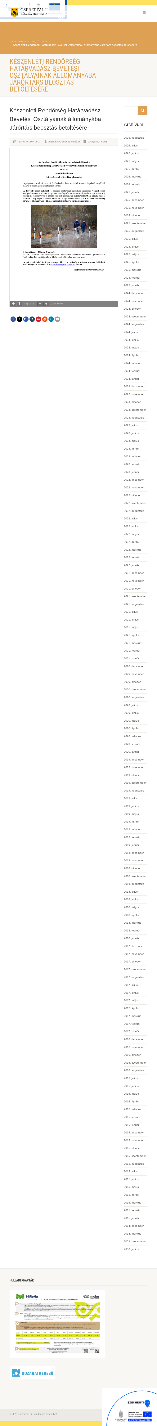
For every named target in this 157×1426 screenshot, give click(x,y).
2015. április (131, 1194)
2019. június (131, 806)
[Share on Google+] (26, 319)
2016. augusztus (134, 1070)
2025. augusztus (134, 230)
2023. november (134, 394)
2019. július (131, 798)
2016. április (131, 1101)
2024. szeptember (135, 316)
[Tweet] (19, 319)
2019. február (132, 837)
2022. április (131, 541)
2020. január (131, 751)
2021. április (131, 635)
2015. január (131, 1218)
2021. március (132, 642)
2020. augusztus (134, 697)
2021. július (131, 611)
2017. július (131, 984)
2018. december (134, 852)
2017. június (131, 992)
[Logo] (43, 13)
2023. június (131, 433)
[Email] (57, 319)
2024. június (131, 339)
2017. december (134, 946)
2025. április (131, 262)
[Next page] (19, 304)
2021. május (131, 627)
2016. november (134, 1047)
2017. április (131, 1008)
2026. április (131, 168)
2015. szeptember (135, 1155)
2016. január (131, 1124)
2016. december (134, 1039)
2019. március (132, 829)
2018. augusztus (134, 883)
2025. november (134, 207)
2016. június (131, 1085)
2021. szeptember (135, 596)
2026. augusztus (134, 137)
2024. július (131, 332)
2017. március (132, 1015)
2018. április (131, 915)
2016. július (131, 1078)
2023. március (132, 456)
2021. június (131, 619)
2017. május (131, 1000)
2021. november (134, 580)
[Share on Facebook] (13, 319)
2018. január (131, 938)
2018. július (131, 891)
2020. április (131, 728)
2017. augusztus (134, 977)
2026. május (131, 161)
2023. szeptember (135, 409)
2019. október (132, 775)
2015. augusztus (134, 1163)
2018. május (131, 907)
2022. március (132, 549)
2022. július (131, 518)
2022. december (134, 479)
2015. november (134, 1140)
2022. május (131, 534)
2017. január (131, 1031)
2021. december (134, 572)
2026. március (132, 176)
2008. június (131, 1249)
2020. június (131, 712)
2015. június (131, 1179)
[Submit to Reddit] (44, 319)
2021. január (131, 658)
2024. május (131, 347)
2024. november (134, 301)
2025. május (131, 254)
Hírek (104, 141)
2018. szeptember (135, 876)
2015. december (134, 1132)
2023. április (131, 448)
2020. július (131, 705)
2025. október (132, 215)
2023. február (132, 464)
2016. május (131, 1093)
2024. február (132, 370)
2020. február (132, 744)
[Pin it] (38, 319)
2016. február (132, 1117)
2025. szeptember (135, 223)
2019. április (131, 821)
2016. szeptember (135, 1062)
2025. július (131, 238)
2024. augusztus (134, 324)
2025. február (132, 277)
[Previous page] (13, 304)
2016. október (132, 1054)
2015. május (131, 1186)
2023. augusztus (134, 417)
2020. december (134, 666)
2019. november (134, 767)
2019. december (134, 759)
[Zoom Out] (40, 304)
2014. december (134, 1225)
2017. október (132, 961)
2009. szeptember (135, 1241)
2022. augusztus (134, 510)
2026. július (131, 145)
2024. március (132, 363)
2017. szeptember (135, 969)
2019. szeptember (135, 782)
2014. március (132, 1233)
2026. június (131, 153)
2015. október (132, 1148)
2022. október (132, 495)
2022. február (132, 557)
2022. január (131, 565)
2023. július (131, 425)
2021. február (132, 650)
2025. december (134, 199)
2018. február (132, 930)
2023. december (134, 386)
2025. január (131, 285)
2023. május (131, 440)
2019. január (131, 844)
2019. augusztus (134, 790)
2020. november (134, 673)
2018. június (131, 899)
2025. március (132, 269)
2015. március (132, 1202)
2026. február (132, 184)
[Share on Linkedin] (51, 319)
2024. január (131, 378)
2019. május (131, 813)
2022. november (134, 487)
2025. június (131, 246)
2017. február (132, 1023)
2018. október (132, 868)
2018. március (132, 922)
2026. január (131, 192)
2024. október (132, 308)
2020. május (131, 720)
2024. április (131, 355)
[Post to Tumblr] (32, 319)
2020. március (132, 736)
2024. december (134, 293)
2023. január (131, 471)
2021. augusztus (134, 604)
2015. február (132, 1210)
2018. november (134, 860)
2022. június (131, 526)
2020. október (132, 681)
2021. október (132, 588)
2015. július (131, 1171)
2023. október (132, 401)
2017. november (134, 953)
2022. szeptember (135, 502)
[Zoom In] (46, 304)
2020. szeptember (135, 689)
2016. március (132, 1109)
